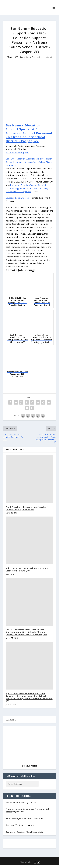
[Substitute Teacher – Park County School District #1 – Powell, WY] (29, 540)
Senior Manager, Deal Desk (18, 818)
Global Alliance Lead (15, 802)
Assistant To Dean (14, 825)
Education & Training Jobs (31, 57)
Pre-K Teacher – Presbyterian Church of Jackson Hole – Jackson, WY (27, 508)
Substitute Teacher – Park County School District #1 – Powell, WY (27, 569)
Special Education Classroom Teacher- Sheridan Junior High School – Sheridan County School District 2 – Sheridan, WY (26, 632)
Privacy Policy (25, 862)
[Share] (10, 402)
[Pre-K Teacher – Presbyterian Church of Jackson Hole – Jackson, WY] (29, 479)
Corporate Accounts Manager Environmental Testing (27, 810)
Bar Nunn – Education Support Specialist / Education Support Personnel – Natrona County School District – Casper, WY (29, 133)
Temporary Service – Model (19, 832)
